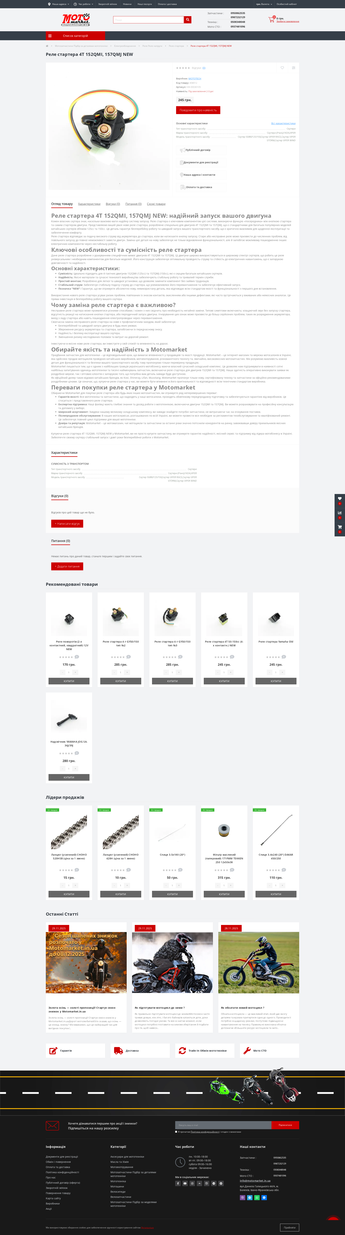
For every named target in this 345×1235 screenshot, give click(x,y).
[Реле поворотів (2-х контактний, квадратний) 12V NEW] (69, 618)
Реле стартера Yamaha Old (276, 641)
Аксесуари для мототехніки (127, 1156)
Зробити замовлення (288, 21)
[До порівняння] (86, 603)
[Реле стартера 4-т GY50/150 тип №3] (172, 618)
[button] (83, 4)
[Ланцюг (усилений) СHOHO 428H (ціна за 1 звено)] (121, 831)
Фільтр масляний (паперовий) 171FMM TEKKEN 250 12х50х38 (224, 858)
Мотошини (117, 1186)
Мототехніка (118, 1181)
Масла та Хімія (120, 1162)
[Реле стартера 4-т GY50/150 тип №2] (121, 618)
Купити (69, 681)
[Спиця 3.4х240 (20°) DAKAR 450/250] (276, 831)
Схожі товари (156, 204)
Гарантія (66, 1050)
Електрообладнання (125, 45)
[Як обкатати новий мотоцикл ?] (258, 962)
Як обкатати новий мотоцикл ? (242, 1007)
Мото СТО (259, 1050)
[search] (187, 19)
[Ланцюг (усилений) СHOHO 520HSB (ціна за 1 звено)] (69, 831)
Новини (127, 4)
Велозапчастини (121, 1197)
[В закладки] (86, 597)
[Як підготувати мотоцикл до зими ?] (172, 962)
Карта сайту (53, 1198)
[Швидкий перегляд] (86, 609)
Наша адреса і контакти (199, 174)
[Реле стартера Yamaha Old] (276, 618)
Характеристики (89, 204)
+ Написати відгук (67, 524)
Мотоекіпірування (122, 1167)
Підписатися (285, 1124)
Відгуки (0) (113, 204)
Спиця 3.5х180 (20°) (172, 854)
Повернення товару (58, 1193)
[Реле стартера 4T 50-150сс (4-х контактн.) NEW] (224, 618)
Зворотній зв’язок (107, 4)
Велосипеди (118, 1191)
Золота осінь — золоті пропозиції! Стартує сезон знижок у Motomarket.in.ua (82, 1009)
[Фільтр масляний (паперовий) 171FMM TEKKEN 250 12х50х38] (224, 831)
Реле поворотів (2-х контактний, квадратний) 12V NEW (69, 645)
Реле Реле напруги (152, 45)
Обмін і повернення (58, 1162)
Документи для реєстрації (201, 162)
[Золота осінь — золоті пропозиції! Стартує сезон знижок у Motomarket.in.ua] (86, 962)
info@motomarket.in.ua (255, 1180)
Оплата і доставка (167, 4)
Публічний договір (198, 150)
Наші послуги (145, 4)
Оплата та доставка (199, 187)
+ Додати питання (67, 566)
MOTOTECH (194, 78)
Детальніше (147, 1227)
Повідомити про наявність (198, 110)
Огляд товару (62, 204)
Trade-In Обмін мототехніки (208, 1050)
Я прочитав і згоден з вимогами (209, 1131)
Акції (49, 1208)
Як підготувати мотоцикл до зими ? (160, 1007)
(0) (204, 68)
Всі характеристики (283, 123)
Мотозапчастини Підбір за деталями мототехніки (81, 45)
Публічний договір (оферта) (63, 1182)
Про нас (51, 1177)
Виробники (53, 1203)
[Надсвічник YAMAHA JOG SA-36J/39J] (69, 718)
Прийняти (289, 1227)
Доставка (132, 1050)
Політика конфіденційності (205, 1131)
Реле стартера (176, 45)
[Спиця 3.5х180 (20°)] (172, 831)
